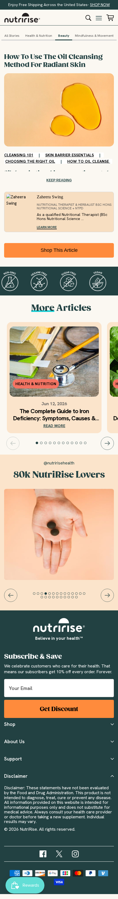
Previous (12, 443)
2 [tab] (41, 443)
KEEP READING (59, 180)
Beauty (63, 36)
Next (107, 443)
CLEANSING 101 (18, 155)
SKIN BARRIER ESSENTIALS (69, 155)
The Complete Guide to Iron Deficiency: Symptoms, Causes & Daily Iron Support (54, 415)
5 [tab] (54, 443)
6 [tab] (59, 443)
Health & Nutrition (38, 36)
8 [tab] (67, 443)
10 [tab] (76, 443)
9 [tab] (72, 443)
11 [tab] (81, 443)
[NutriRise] (22, 17)
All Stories (11, 36)
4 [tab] (50, 443)
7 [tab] (63, 443)
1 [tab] (37, 443)
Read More (54, 425)
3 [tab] (45, 443)
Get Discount (59, 709)
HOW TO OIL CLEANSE (88, 161)
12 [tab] (85, 443)
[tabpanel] (54, 377)
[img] (42, 853)
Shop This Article (59, 250)
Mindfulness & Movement (94, 36)
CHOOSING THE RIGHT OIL (30, 161)
